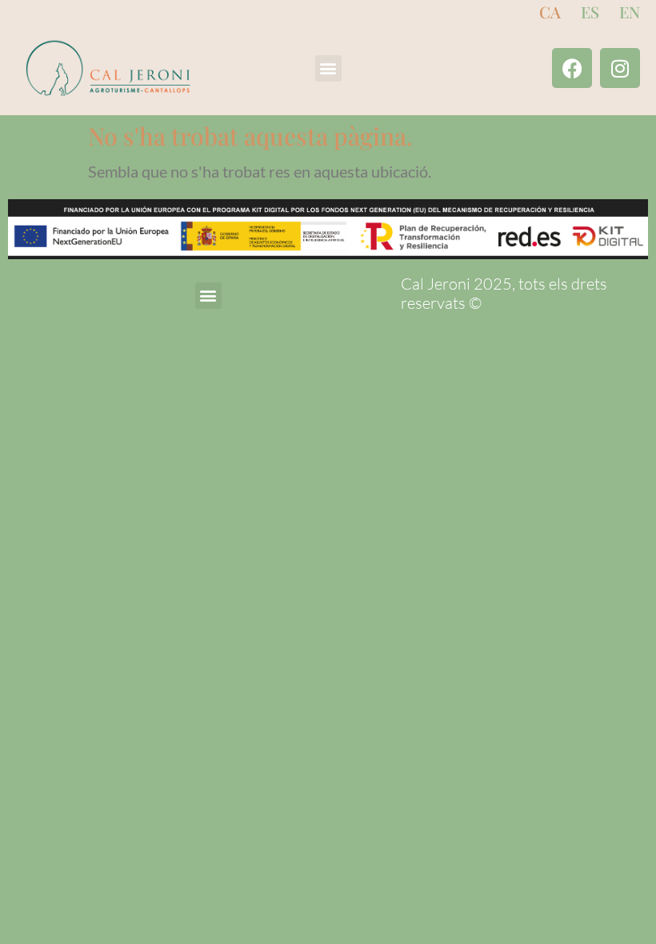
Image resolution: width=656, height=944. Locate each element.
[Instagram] (620, 68)
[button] (328, 68)
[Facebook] (572, 68)
